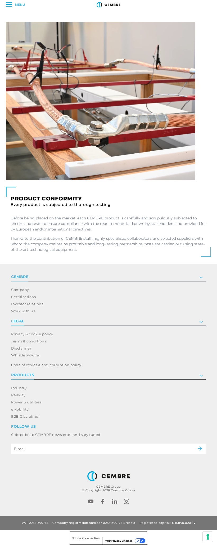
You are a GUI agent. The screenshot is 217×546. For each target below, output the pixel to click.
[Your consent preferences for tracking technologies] (208, 537)
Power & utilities (26, 402)
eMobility (20, 409)
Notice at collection (86, 538)
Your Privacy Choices (119, 540)
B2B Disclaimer (25, 416)
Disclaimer (21, 348)
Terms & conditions (28, 341)
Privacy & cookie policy (32, 334)
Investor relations (27, 304)
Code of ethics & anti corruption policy (46, 365)
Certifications (23, 297)
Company (20, 290)
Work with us (23, 311)
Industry (18, 388)
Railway (18, 395)
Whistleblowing (25, 355)
